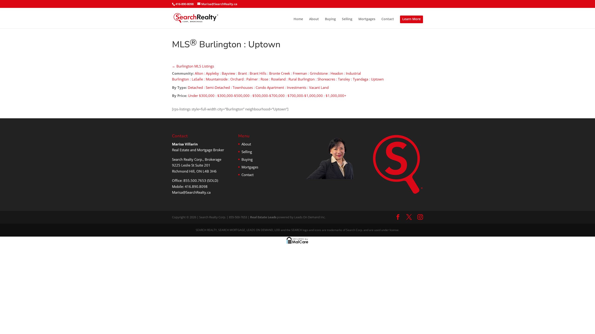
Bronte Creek (279, 73)
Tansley (344, 79)
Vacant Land (319, 87)
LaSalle (197, 79)
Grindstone (319, 73)
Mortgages (366, 19)
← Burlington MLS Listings (193, 66)
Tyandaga (360, 79)
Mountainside (217, 79)
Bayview (228, 73)
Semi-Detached (218, 87)
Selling (347, 19)
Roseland (278, 79)
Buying (330, 19)
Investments (296, 87)
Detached (195, 87)
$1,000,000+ (336, 95)
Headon (337, 73)
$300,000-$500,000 (233, 95)
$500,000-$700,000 (268, 95)
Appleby (212, 73)
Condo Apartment (270, 87)
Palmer (252, 79)
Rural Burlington (301, 79)
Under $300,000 (201, 95)
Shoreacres (326, 79)
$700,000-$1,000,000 (305, 95)
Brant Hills (258, 73)
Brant (242, 73)
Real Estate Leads (263, 217)
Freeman (300, 73)
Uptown (378, 79)
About (314, 19)
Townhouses (243, 87)
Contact (387, 19)
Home (298, 19)
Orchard (237, 79)
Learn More (411, 19)
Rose (264, 79)
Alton (199, 73)
